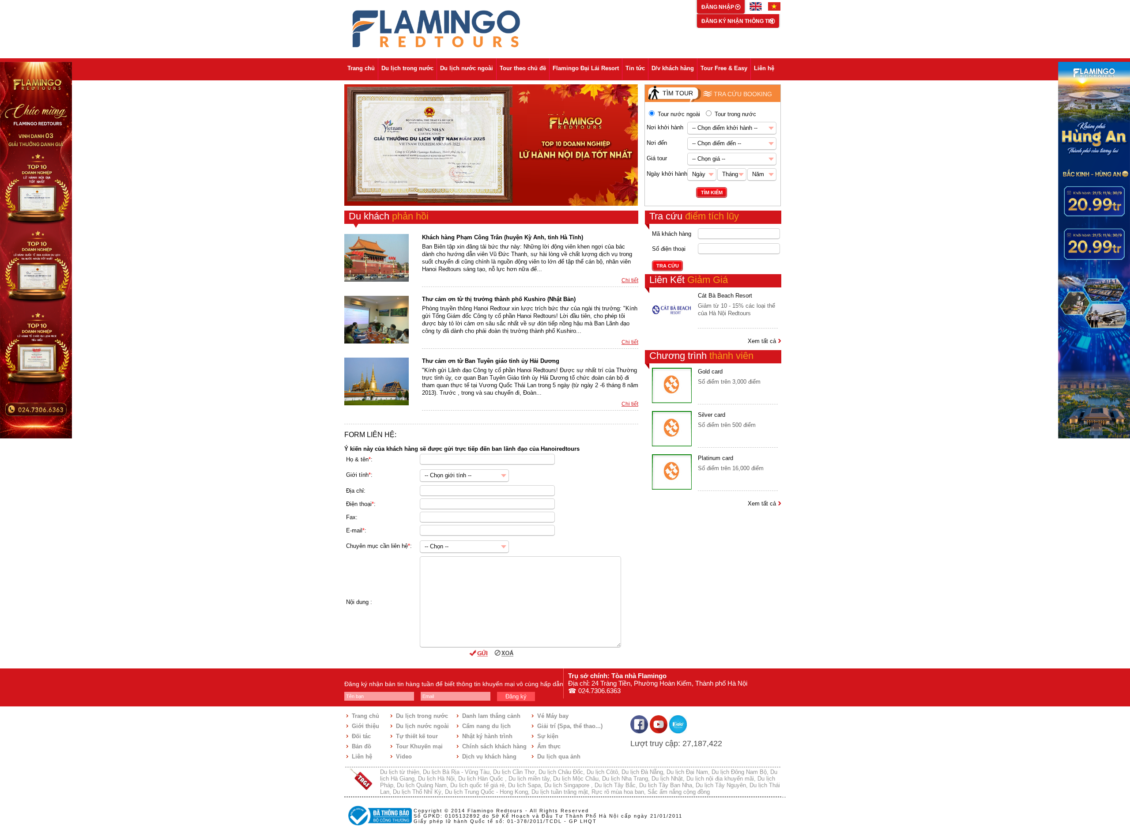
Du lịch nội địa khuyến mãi (720, 778)
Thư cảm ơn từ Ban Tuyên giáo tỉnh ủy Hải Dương (490, 361)
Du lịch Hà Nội (436, 778)
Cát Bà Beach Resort (725, 295)
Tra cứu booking (743, 94)
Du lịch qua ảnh (558, 756)
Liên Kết (688, 279)
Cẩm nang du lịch (486, 726)
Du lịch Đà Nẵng (642, 772)
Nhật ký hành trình (487, 736)
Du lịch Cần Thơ (514, 772)
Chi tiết (630, 280)
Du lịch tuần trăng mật (559, 792)
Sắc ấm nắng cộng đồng (679, 792)
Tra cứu (694, 216)
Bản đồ (361, 746)
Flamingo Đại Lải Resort (586, 68)
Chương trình (701, 355)
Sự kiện (547, 736)
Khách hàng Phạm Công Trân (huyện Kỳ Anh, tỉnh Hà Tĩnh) (502, 237)
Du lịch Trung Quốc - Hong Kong (486, 792)
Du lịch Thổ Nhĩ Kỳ (417, 792)
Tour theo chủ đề (523, 68)
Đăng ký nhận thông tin (737, 21)
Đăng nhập (718, 7)
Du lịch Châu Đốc (561, 772)
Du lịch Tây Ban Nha (665, 785)
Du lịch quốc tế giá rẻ (477, 785)
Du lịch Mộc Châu (576, 778)
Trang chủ (361, 68)
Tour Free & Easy (724, 68)
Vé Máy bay (553, 716)
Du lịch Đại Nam (687, 772)
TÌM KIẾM (712, 192)
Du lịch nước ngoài (466, 68)
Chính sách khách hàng (494, 746)
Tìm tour (678, 93)
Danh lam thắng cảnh (491, 716)
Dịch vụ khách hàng (489, 756)
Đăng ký (516, 696)
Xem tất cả (763, 341)
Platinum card (715, 458)
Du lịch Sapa (524, 785)
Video (404, 756)
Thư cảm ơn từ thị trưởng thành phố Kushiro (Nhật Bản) (499, 299)
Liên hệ (764, 68)
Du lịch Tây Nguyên (721, 785)
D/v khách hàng (673, 68)
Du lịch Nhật (667, 778)
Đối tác (361, 736)
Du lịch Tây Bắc (615, 785)
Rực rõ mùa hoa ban (617, 792)
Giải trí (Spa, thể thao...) (570, 726)
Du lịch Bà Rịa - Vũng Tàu (456, 772)
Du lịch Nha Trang (625, 778)
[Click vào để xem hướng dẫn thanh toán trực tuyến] (379, 826)
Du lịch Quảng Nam (422, 785)
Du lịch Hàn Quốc (481, 778)
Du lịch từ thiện (399, 772)
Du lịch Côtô (602, 772)
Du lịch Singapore (567, 785)
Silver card (711, 414)
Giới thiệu (365, 726)
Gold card (710, 371)
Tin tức (635, 68)
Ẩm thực (549, 746)
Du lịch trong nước (407, 68)
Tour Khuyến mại (419, 746)
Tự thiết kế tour (417, 736)
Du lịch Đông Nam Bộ (739, 772)
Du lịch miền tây (529, 778)
